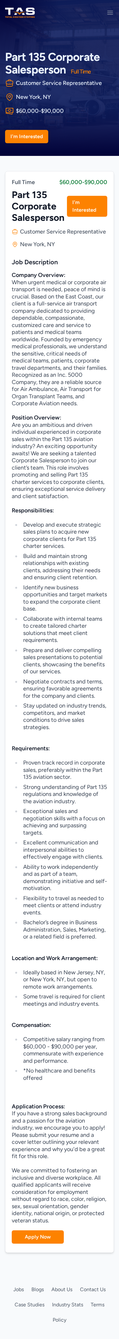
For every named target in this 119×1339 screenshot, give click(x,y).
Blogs (37, 1289)
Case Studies (29, 1305)
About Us (61, 1289)
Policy (59, 1320)
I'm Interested (26, 136)
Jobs (18, 1289)
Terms (97, 1305)
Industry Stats (67, 1305)
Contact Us (93, 1289)
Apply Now (38, 1237)
